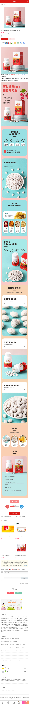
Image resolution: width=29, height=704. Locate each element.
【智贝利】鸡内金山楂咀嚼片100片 (21, 555)
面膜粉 (6, 630)
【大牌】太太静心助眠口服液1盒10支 (8, 536)
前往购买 (14, 513)
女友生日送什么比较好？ (5, 653)
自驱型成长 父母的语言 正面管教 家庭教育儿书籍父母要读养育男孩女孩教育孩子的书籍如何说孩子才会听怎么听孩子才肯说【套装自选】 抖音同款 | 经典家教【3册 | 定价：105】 (14, 680)
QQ (10, 569)
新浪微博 (15, 569)
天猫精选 (8, 36)
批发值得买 (14, 1)
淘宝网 (20, 569)
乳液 (20, 616)
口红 (8, 620)
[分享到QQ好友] (6, 43)
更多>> (23, 569)
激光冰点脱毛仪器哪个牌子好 (6, 641)
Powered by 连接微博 (24, 583)
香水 (2, 631)
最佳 (27, 580)
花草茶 (6, 628)
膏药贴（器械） (9, 627)
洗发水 (13, 624)
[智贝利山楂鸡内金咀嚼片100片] (14, 17)
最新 (22, 580)
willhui (7, 671)
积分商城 (18, 592)
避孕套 (16, 628)
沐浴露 (3, 624)
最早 (24, 580)
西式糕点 (11, 628)
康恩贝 (25, 622)
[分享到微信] (12, 43)
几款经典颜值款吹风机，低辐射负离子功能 (9, 650)
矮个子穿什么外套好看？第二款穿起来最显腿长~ (10, 647)
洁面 (8, 624)
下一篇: (21, 516)
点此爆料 (25, 565)
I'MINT (3, 616)
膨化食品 (15, 627)
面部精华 (20, 630)
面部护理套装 (12, 630)
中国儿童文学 (9, 616)
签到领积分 (10, 592)
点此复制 (23, 74)
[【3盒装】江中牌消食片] (7, 547)
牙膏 (8, 625)
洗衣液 (18, 624)
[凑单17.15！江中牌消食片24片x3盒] (21, 529)
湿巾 (23, 624)
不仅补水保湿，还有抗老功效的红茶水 (8, 657)
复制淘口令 (11, 39)
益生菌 (13, 625)
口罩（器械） (15, 620)
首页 (2, 4)
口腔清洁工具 (22, 620)
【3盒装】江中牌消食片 (5, 555)
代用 (24, 616)
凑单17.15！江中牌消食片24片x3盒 (21, 536)
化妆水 (5, 620)
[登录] (28, 2)
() (15, 501)
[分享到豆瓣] (18, 43)
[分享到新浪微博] (9, 43)
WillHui (3, 36)
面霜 (26, 630)
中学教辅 (15, 616)
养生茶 (9, 618)
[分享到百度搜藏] (24, 43)
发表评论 (24, 578)
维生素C (23, 625)
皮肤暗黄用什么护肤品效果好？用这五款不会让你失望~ (11, 644)
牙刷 (4, 625)
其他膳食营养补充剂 (7, 516)
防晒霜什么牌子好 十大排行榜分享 (7, 638)
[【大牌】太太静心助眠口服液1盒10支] (7, 529)
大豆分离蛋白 (6, 622)
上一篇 (15, 516)
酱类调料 (21, 628)
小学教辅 (17, 622)
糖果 (17, 625)
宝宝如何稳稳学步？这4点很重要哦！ (8, 660)
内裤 (12, 618)
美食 (4, 4)
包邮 (19, 618)
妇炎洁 (11, 622)
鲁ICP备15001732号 (14, 700)
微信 (7, 569)
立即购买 (4, 39)
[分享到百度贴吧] (21, 43)
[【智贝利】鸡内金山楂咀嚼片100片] (21, 547)
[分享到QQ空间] (15, 43)
